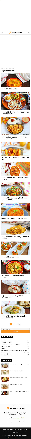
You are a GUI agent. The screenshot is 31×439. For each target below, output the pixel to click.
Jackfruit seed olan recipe (16, 384)
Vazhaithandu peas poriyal (16, 371)
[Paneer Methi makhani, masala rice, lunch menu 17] (15, 101)
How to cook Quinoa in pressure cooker (19, 364)
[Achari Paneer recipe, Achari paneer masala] (15, 169)
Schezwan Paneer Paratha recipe (14, 218)
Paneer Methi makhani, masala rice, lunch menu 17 (15, 113)
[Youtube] (23, 422)
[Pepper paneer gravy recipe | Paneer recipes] (15, 287)
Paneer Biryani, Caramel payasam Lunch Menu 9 (14, 138)
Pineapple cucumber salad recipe (18, 377)
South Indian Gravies (7, 431)
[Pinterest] (19, 422)
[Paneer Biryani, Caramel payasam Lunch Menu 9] (15, 126)
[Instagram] (11, 422)
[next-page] (19, 324)
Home (2, 68)
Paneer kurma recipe (9, 89)
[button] (2, 32)
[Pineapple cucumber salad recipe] (5, 379)
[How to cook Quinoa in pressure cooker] (5, 365)
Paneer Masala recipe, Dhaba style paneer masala (14, 199)
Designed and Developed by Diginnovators (15, 437)
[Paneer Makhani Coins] (15, 248)
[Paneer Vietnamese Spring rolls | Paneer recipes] (15, 307)
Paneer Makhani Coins (10, 257)
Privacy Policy (15, 432)
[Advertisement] (15, 15)
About (4, 429)
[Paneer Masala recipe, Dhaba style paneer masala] (15, 189)
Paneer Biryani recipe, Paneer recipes (12, 276)
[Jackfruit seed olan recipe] (5, 386)
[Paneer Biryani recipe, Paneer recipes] (15, 267)
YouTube (25, 431)
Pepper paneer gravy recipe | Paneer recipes (12, 297)
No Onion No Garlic (18, 429)
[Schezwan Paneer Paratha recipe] (15, 209)
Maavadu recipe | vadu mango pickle (19, 391)
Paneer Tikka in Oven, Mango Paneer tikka (15, 158)
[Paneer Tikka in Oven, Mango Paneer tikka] (15, 149)
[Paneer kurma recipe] (15, 80)
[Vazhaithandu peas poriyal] (5, 372)
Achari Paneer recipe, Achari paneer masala (15, 178)
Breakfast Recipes (18, 431)
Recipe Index (10, 429)
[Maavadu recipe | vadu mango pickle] (5, 393)
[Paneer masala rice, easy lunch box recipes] (15, 228)
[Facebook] (7, 422)
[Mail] (15, 422)
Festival (25, 429)
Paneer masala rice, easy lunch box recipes (15, 238)
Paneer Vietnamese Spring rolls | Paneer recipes (13, 317)
